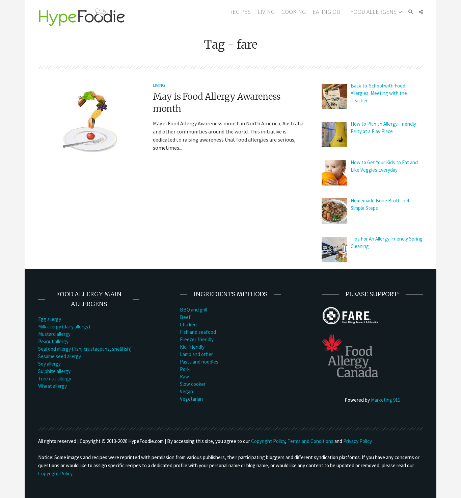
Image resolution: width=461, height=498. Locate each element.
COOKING (293, 12)
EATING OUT (328, 12)
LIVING (266, 12)
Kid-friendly (192, 347)
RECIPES (240, 12)
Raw (184, 376)
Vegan (186, 391)
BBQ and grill (193, 309)
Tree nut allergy (54, 378)
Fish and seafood (198, 332)
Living (159, 85)
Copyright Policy (268, 441)
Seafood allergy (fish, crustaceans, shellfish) (85, 349)
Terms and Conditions (310, 441)
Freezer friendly (197, 339)
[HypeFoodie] (82, 17)
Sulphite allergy (54, 371)
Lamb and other (196, 354)
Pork (185, 369)
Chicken (188, 324)
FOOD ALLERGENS (373, 12)
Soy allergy (49, 363)
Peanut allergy (53, 341)
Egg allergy (49, 319)
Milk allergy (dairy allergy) (64, 326)
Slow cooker (193, 384)
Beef (185, 317)
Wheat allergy (52, 386)
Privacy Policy (357, 441)
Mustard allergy (54, 334)
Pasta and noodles (199, 361)
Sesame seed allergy (59, 356)
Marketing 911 (385, 400)
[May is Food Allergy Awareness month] (90, 120)
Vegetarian (191, 399)
